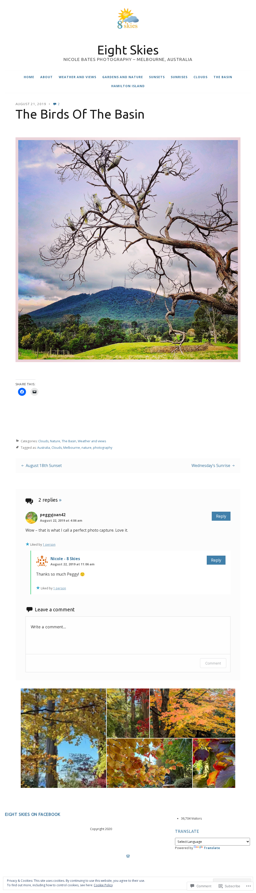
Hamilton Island (128, 86)
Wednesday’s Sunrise (211, 465)
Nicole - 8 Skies (65, 558)
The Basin (223, 77)
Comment (213, 663)
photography (102, 448)
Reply (221, 516)
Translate (212, 848)
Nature (55, 441)
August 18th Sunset (44, 465)
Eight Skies (128, 50)
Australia (43, 448)
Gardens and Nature (122, 77)
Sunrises (179, 77)
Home (29, 77)
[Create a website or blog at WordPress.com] (128, 856)
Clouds (201, 77)
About (46, 77)
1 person (49, 544)
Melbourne (71, 448)
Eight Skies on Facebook (32, 814)
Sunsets (157, 77)
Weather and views (77, 77)
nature (87, 448)
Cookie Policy (103, 885)
